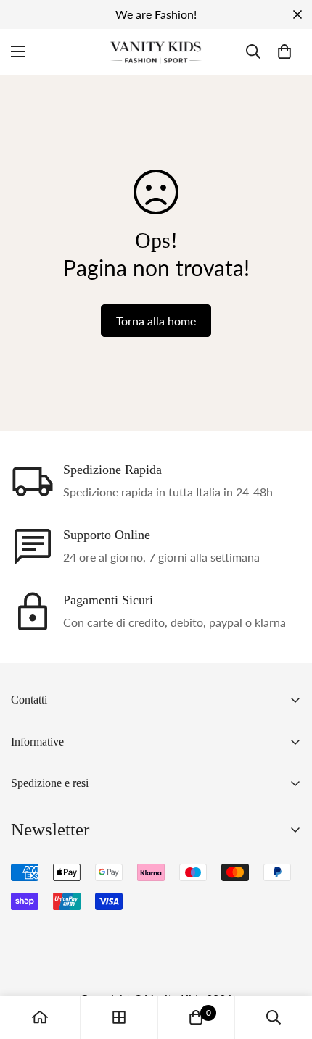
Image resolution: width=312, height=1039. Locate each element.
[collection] (119, 1017)
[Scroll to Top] (285, 962)
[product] (40, 1017)
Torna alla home (156, 320)
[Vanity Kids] (156, 52)
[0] (284, 51)
